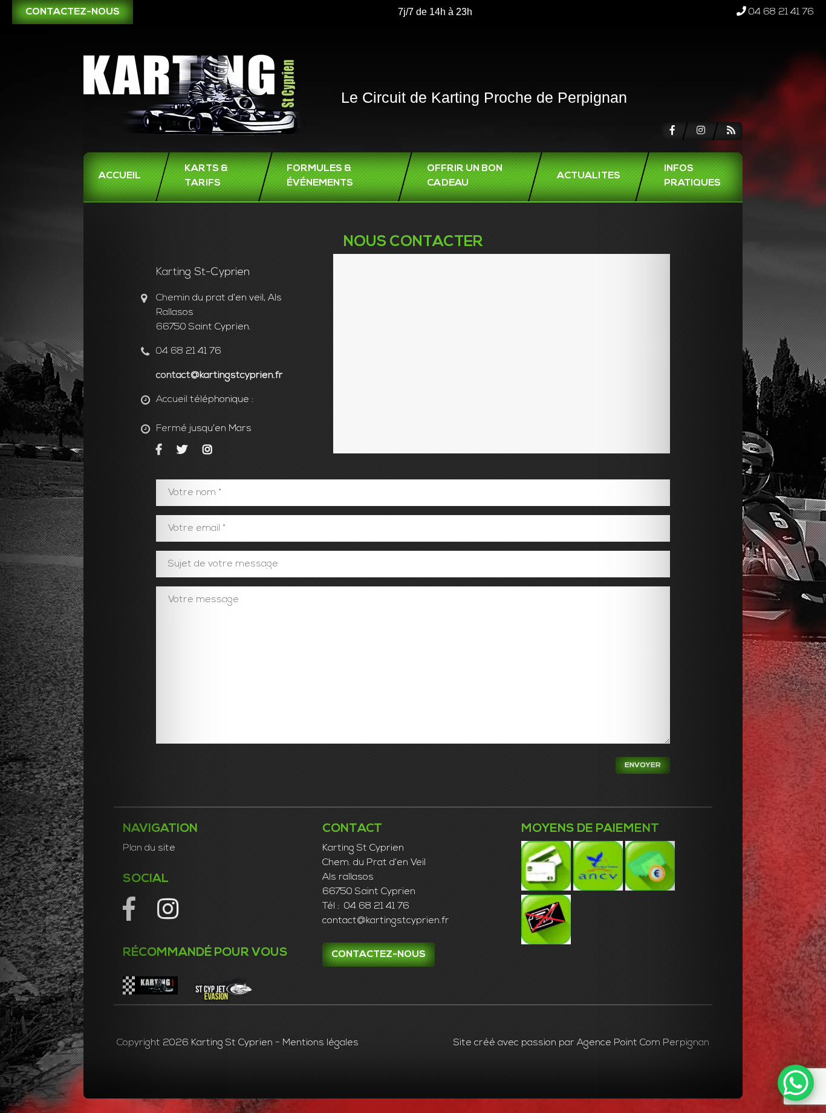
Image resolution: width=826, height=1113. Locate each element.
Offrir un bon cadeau (464, 176)
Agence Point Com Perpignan (643, 1043)
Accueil (120, 176)
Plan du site (149, 848)
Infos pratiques (692, 176)
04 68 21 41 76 (780, 12)
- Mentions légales (317, 1043)
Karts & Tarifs (206, 176)
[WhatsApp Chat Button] (796, 1083)
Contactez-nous (72, 12)
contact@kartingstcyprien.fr (219, 375)
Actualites (588, 176)
